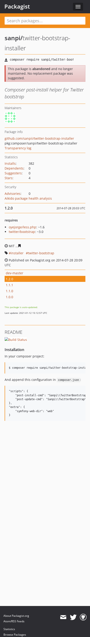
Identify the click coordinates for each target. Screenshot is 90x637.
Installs (10, 163)
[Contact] (63, 617)
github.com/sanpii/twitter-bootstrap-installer (39, 138)
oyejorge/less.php (22, 227)
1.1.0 (9, 291)
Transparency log (18, 148)
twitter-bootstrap (41, 253)
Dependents (14, 168)
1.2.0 (9, 279)
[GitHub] (83, 617)
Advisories (13, 193)
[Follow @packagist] (73, 617)
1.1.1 (9, 285)
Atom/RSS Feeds (13, 621)
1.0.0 (9, 297)
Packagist (17, 6)
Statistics (9, 629)
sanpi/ (14, 38)
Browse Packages (14, 635)
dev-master (14, 273)
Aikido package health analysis (28, 198)
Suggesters (13, 173)
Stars (8, 178)
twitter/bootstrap (22, 231)
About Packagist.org (16, 616)
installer (17, 253)
